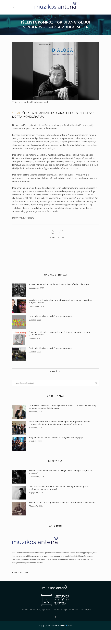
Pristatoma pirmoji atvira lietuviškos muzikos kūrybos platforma (59, 284)
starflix (70, 625)
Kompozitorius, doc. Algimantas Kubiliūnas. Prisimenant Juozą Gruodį (62, 503)
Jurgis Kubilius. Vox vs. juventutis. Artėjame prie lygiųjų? (56, 438)
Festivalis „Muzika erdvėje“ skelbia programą (50, 316)
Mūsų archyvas (20, 573)
